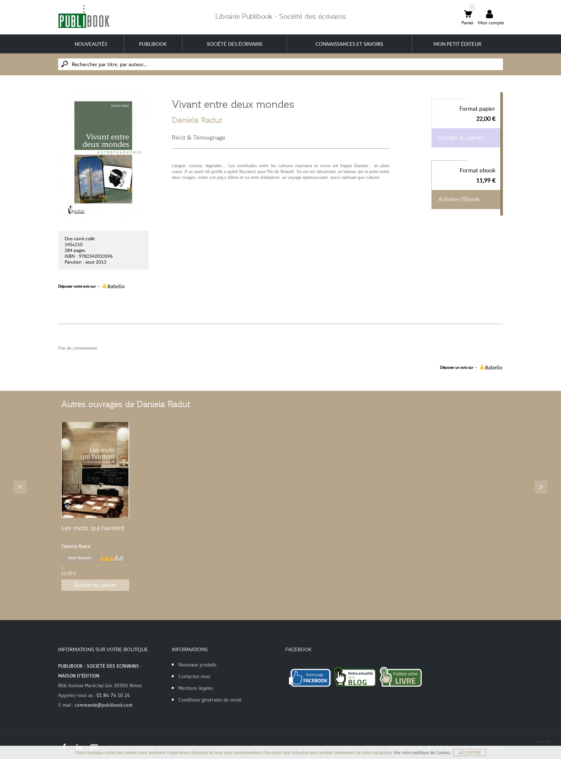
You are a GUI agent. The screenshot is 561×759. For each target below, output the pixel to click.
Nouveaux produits (197, 665)
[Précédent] (20, 486)
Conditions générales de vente (210, 700)
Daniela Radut (197, 120)
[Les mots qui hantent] (95, 470)
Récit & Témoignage (198, 137)
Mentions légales (195, 688)
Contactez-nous (194, 676)
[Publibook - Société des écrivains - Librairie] (83, 16)
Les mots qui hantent (92, 527)
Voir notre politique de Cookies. (422, 752)
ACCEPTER (469, 753)
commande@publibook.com (103, 705)
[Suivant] (540, 486)
